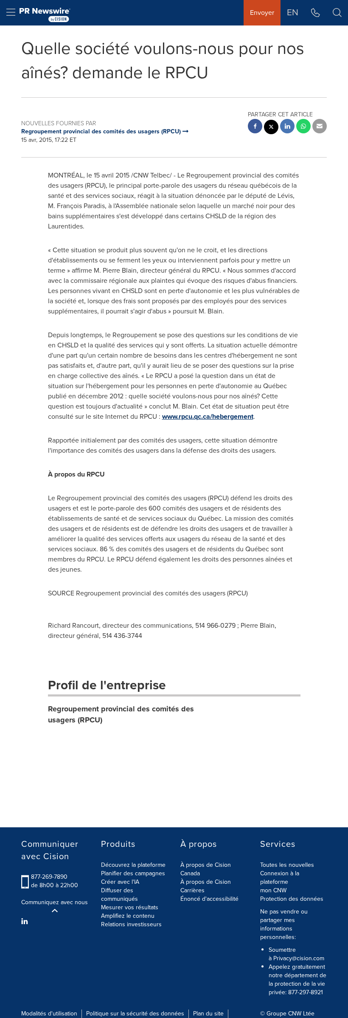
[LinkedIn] (25, 921)
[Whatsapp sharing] (303, 127)
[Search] (337, 12)
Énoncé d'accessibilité (209, 898)
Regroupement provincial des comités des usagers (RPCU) (121, 714)
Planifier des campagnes (133, 873)
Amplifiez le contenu (127, 915)
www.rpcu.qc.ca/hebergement (207, 416)
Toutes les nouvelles (287, 864)
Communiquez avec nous (54, 902)
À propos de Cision (205, 881)
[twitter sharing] (271, 128)
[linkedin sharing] (287, 127)
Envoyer (262, 12)
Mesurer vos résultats (129, 907)
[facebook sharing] (255, 127)
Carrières (192, 890)
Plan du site (208, 1013)
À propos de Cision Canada (205, 869)
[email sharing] (319, 127)
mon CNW (273, 890)
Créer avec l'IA (120, 881)
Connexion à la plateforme (279, 877)
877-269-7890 (49, 876)
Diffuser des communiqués (119, 894)
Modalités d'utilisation (49, 1013)
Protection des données (291, 898)
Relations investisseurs (131, 924)
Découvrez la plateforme (133, 864)
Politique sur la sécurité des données (135, 1013)
